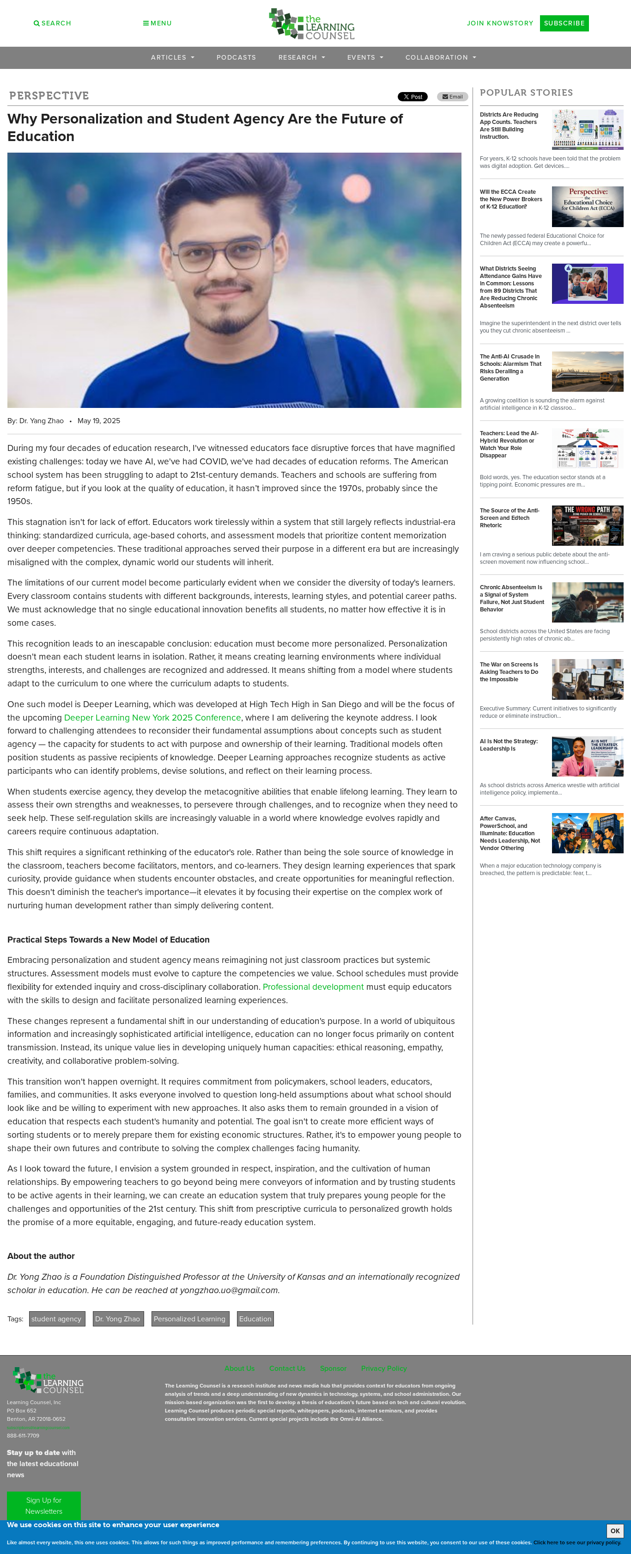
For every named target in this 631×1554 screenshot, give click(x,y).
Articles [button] (170, 57)
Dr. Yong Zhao (118, 1319)
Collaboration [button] (438, 57)
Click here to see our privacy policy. (577, 1542)
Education (255, 1319)
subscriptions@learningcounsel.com (38, 1428)
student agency (57, 1319)
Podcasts (236, 57)
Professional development (313, 986)
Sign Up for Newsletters (43, 1506)
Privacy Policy (384, 1368)
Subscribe (564, 23)
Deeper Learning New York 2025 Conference (152, 717)
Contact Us (287, 1368)
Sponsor (333, 1368)
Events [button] (362, 57)
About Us (239, 1368)
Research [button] (299, 57)
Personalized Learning (190, 1319)
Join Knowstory (500, 23)
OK (615, 1531)
